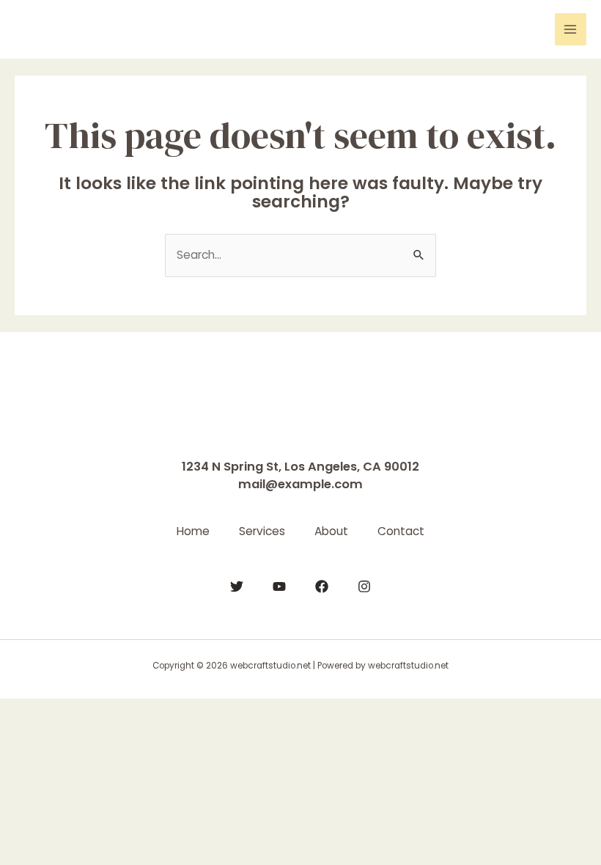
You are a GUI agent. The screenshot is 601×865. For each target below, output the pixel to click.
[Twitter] (236, 586)
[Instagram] (364, 586)
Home (193, 531)
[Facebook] (321, 586)
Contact (400, 531)
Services (262, 531)
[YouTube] (279, 586)
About (331, 531)
